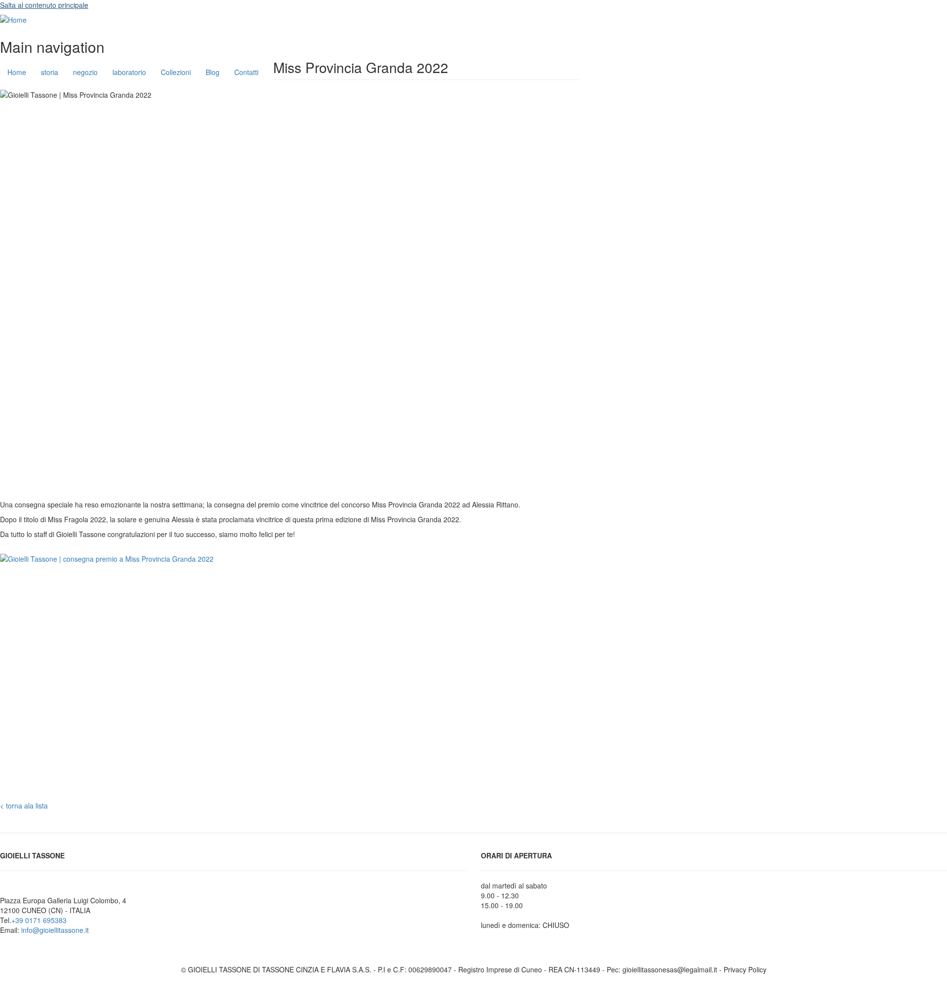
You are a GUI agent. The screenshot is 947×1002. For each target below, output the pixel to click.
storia (49, 72)
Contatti (246, 72)
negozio (85, 72)
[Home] (13, 19)
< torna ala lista (24, 805)
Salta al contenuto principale (44, 5)
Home (16, 72)
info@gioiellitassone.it (55, 930)
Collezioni (176, 72)
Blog (212, 72)
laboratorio (129, 72)
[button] (313, 677)
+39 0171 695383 (39, 920)
